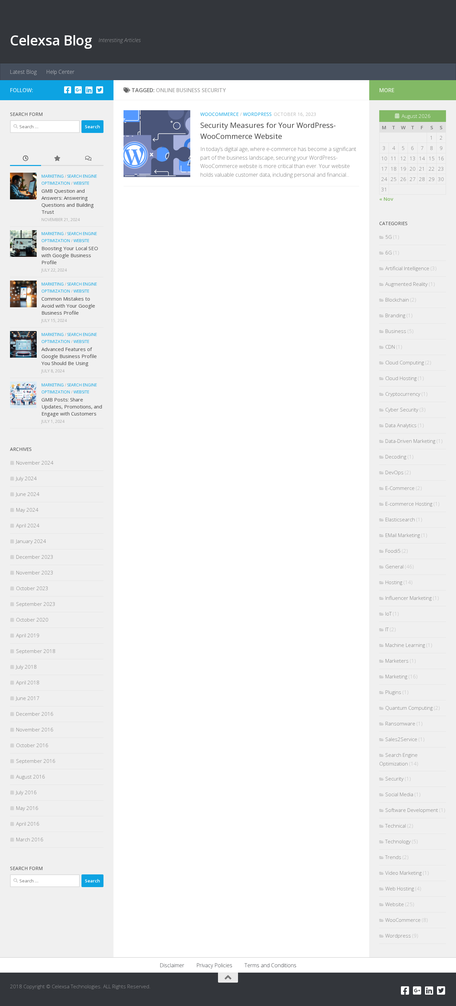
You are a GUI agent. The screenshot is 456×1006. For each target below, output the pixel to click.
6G (388, 252)
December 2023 (34, 556)
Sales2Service (401, 739)
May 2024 (27, 509)
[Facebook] (67, 90)
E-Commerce (400, 488)
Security (394, 778)
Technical (395, 825)
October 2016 (32, 745)
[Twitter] (99, 90)
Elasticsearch (400, 519)
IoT (388, 613)
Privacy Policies (214, 965)
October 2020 (32, 619)
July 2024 (26, 478)
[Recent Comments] (87, 159)
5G (388, 236)
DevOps (394, 472)
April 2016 (27, 823)
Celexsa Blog (51, 39)
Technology (398, 841)
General (394, 566)
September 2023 (35, 604)
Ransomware (400, 723)
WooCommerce (219, 114)
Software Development (411, 810)
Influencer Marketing (408, 598)
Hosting (393, 582)
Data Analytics (401, 425)
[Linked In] (89, 90)
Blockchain (397, 299)
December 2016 (34, 713)
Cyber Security (401, 409)
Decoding (395, 456)
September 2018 (35, 651)
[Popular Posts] (56, 159)
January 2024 (31, 541)
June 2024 (27, 494)
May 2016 (27, 808)
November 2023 (34, 572)
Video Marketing (403, 872)
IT (387, 629)
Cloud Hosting (401, 378)
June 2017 (27, 698)
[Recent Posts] (25, 159)
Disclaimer (172, 965)
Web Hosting (399, 888)
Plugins (393, 692)
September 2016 (35, 761)
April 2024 (27, 525)
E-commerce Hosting (408, 503)
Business (395, 331)
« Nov (386, 198)
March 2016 (29, 839)
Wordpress (257, 114)
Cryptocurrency (402, 393)
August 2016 (30, 776)
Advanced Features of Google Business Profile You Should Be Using (69, 356)
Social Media (399, 794)
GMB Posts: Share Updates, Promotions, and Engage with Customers (71, 406)
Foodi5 (393, 550)
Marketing (52, 176)
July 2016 (26, 792)
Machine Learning (405, 645)
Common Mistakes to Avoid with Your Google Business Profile (68, 305)
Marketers (397, 660)
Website (81, 183)
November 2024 (34, 462)
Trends (393, 857)
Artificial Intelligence (407, 268)
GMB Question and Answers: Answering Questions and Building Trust (67, 201)
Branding (395, 315)
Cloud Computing (404, 362)
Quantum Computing (409, 707)
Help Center (60, 71)
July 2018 (26, 666)
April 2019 (27, 635)
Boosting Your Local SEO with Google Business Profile (69, 255)
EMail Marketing (402, 535)
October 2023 (32, 588)
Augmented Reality (406, 284)
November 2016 (34, 729)
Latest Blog (23, 71)
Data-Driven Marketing (410, 441)
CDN (390, 346)
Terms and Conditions (270, 965)
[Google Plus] (78, 90)
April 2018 (27, 682)
